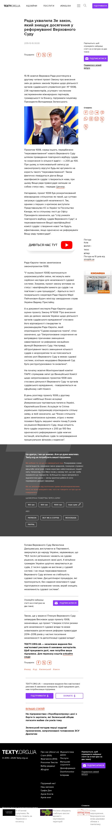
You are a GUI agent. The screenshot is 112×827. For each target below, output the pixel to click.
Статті (43, 755)
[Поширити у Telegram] (49, 55)
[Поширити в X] (44, 55)
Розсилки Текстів (49, 762)
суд (35, 669)
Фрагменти (46, 759)
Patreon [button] (32, 518)
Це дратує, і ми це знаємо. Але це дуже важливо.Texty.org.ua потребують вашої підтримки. (52, 456)
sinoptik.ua (89, 259)
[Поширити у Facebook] (38, 55)
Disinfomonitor (67, 771)
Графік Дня (46, 790)
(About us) (54, 752)
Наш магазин (47, 787)
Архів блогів (47, 794)
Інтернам (64, 775)
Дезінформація (67, 768)
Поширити (29, 54)
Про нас (45, 752)
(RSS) (49, 755)
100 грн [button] (31, 505)
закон (57, 669)
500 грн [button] (44, 505)
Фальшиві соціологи (65, 763)
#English (45, 769)
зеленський (45, 669)
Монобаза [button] (70, 518)
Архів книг (46, 797)
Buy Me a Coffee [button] (50, 518)
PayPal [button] (31, 524)
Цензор (60, 186)
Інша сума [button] (72, 505)
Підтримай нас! (48, 783)
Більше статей (35, 708)
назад (28, 669)
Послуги (64, 758)
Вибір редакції (48, 766)
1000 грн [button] (58, 505)
